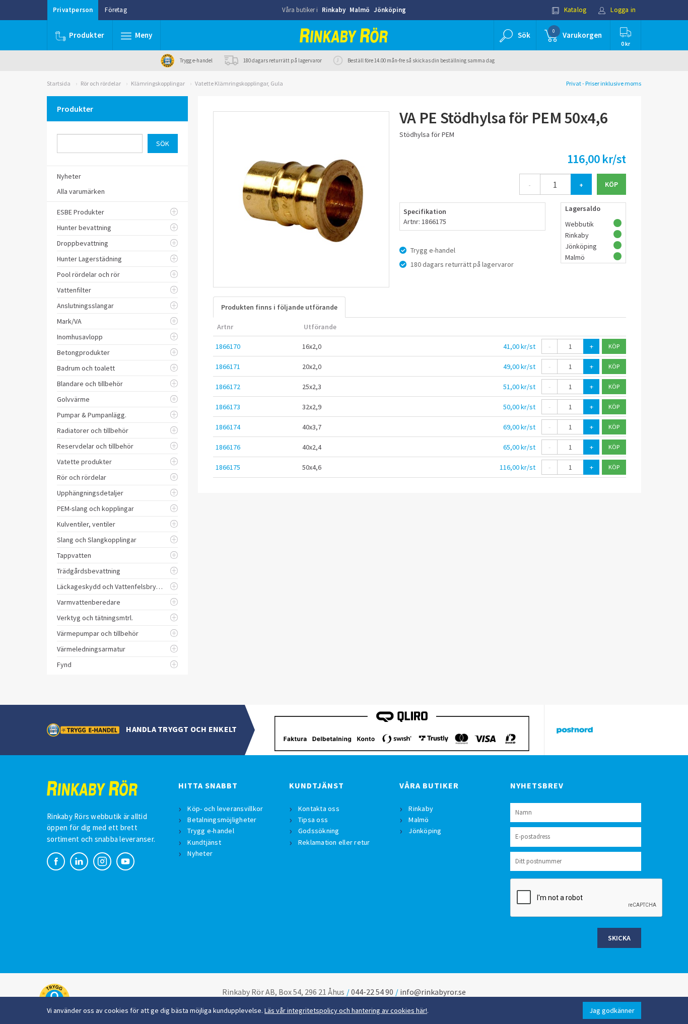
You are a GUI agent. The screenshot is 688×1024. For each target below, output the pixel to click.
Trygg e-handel (210, 830)
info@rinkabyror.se (433, 992)
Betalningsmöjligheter (221, 819)
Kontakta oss (318, 808)
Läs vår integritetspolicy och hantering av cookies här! (345, 1010)
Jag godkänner (612, 1010)
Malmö (360, 10)
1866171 (228, 366)
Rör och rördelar (101, 83)
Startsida (59, 83)
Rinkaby (334, 10)
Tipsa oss (313, 819)
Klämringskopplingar (158, 83)
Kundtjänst (204, 842)
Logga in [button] (622, 10)
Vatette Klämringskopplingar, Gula (239, 83)
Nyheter (200, 853)
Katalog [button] (575, 10)
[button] (136, 35)
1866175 (228, 467)
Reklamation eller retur (334, 842)
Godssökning (318, 830)
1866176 (228, 447)
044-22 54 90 (372, 992)
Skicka (619, 937)
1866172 (228, 386)
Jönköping (390, 10)
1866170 (228, 346)
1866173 (228, 406)
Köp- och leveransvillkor (225, 808)
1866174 (228, 426)
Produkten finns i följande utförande (279, 307)
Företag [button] (115, 10)
